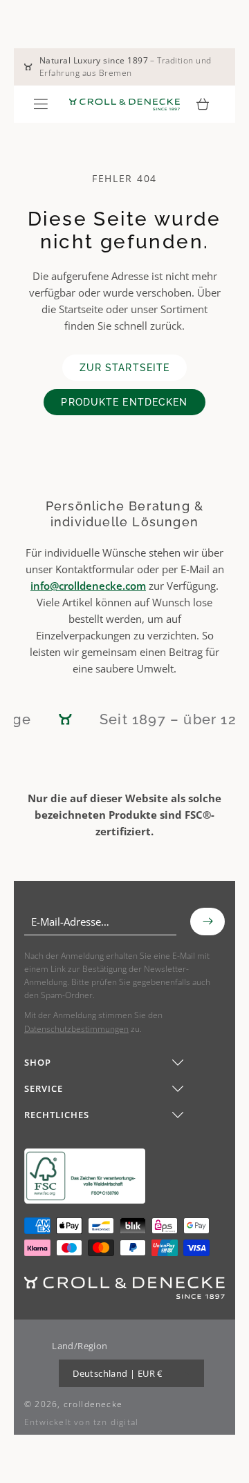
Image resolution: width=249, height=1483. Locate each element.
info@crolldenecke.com (88, 586)
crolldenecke (93, 1404)
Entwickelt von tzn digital (81, 1422)
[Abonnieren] (207, 921)
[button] (41, 104)
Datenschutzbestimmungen (76, 1029)
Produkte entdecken (124, 402)
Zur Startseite (125, 367)
